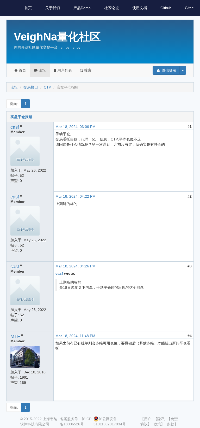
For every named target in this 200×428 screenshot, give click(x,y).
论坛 (42, 70)
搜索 (87, 70)
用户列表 (64, 70)
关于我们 (52, 8)
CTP (47, 87)
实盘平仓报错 (21, 117)
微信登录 (168, 70)
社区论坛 (111, 8)
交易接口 (30, 87)
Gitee (189, 8)
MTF (15, 336)
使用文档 (139, 8)
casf (14, 127)
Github (165, 8)
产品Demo (82, 8)
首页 (28, 8)
